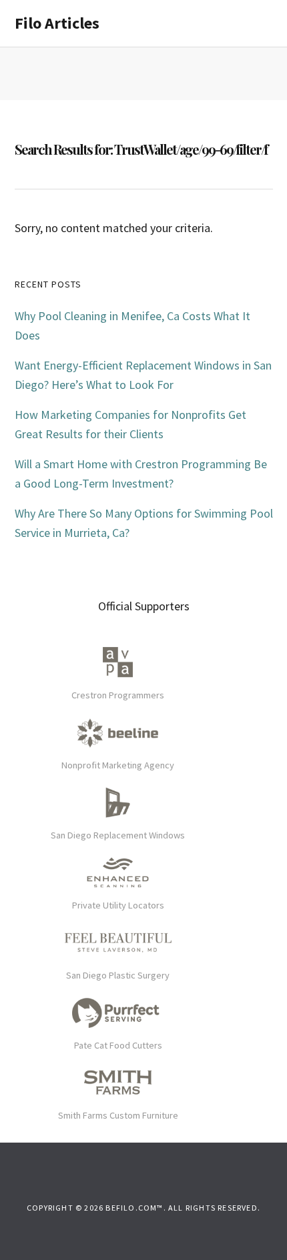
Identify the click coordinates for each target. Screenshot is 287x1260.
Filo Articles (57, 23)
